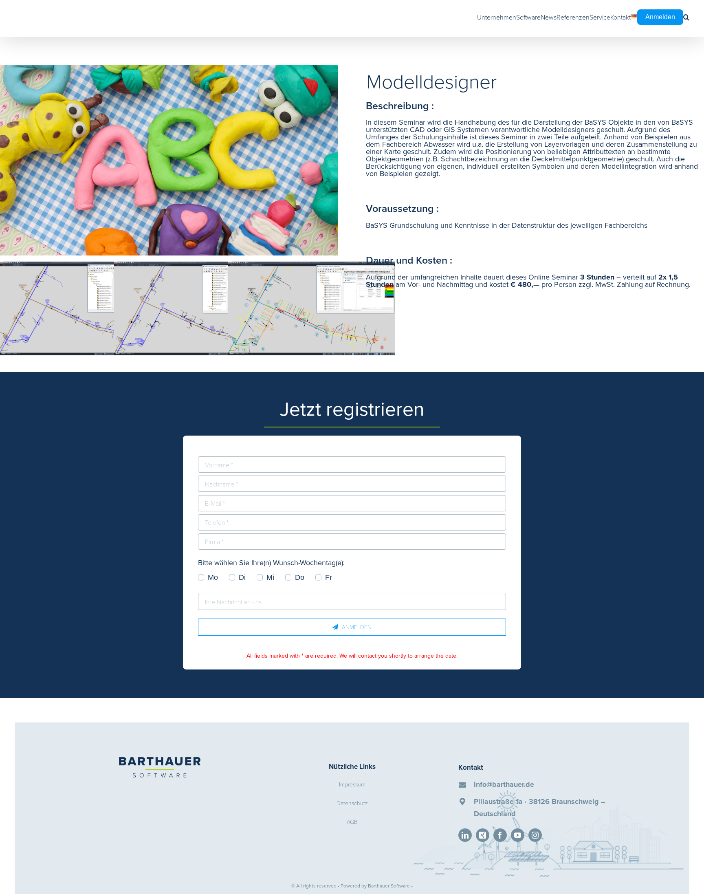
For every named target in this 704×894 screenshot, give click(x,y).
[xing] (482, 835)
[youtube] (517, 835)
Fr (328, 577)
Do (299, 577)
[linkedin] (465, 835)
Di (242, 577)
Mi (270, 577)
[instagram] (535, 835)
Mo (213, 577)
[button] (686, 17)
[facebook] (500, 835)
